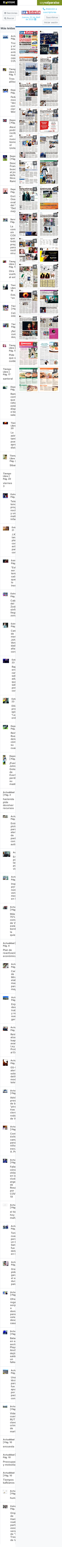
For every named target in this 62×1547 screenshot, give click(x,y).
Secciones (11, 13)
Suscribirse (52, 17)
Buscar (10, 18)
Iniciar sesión (51, 22)
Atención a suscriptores (50, 11)
